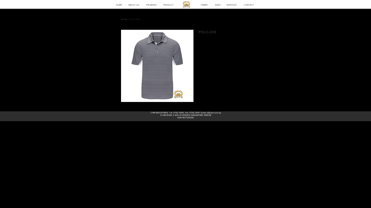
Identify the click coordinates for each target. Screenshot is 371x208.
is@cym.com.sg (214, 112)
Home (124, 19)
